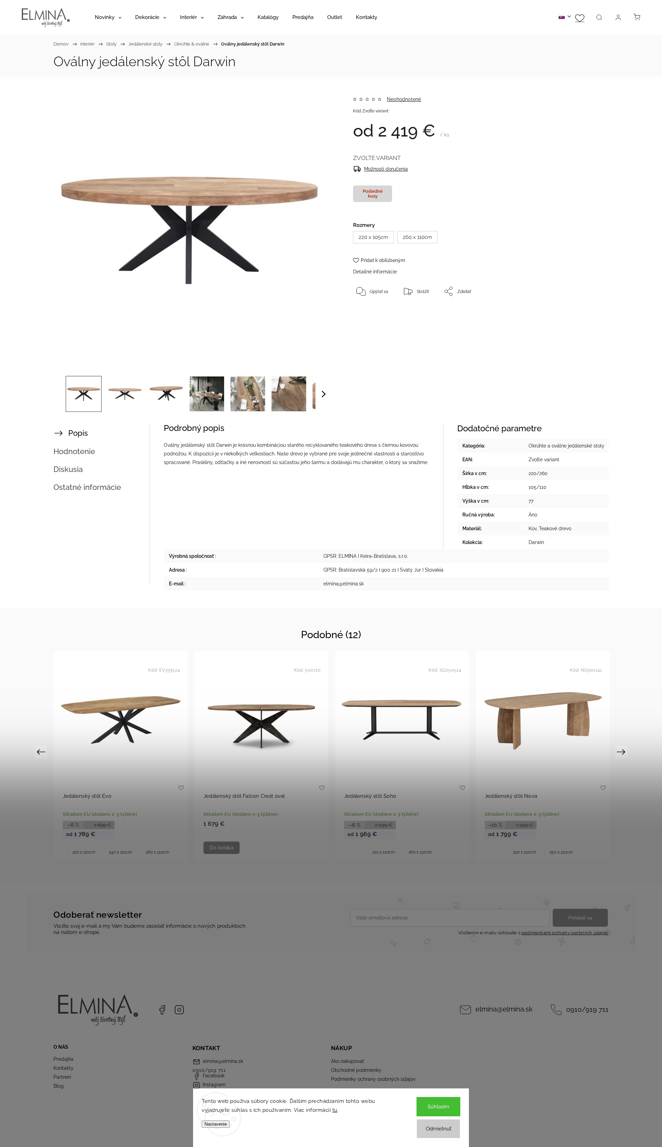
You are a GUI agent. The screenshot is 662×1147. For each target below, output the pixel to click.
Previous (42, 751)
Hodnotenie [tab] (74, 451)
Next (622, 751)
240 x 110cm (120, 852)
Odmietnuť (438, 1129)
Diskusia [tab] (68, 469)
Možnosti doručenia (386, 169)
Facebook (162, 1010)
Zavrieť (574, 314)
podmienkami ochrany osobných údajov (564, 932)
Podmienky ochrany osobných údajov (373, 1079)
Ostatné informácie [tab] (87, 487)
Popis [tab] (78, 433)
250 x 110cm (561, 852)
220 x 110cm (83, 852)
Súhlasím (438, 1107)
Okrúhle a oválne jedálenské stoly (566, 446)
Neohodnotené (404, 99)
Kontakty (63, 1068)
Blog (58, 1086)
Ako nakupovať (347, 1061)
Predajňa (63, 1059)
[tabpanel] (121, 756)
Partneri (62, 1077)
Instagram (179, 1010)
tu (335, 1110)
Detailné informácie (375, 271)
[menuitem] (108, 17)
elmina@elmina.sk (504, 1009)
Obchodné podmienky (356, 1070)
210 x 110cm (383, 852)
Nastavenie (215, 1124)
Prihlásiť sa (580, 917)
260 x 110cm (157, 852)
